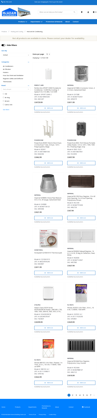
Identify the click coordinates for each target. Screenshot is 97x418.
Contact (71, 407)
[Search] (28, 89)
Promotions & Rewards (46, 407)
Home (3, 407)
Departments (32, 407)
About (57, 407)
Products (4, 31)
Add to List (50, 108)
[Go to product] (48, 73)
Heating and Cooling (17, 31)
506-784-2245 (7, 2)
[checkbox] (3, 45)
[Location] (82, 12)
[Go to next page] (94, 395)
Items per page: (38, 54)
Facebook (87, 407)
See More (6, 109)
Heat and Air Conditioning (34, 31)
